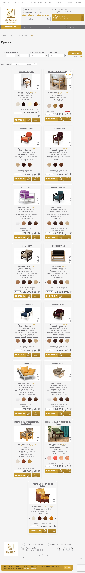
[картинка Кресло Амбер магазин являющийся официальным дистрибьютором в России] (58, 373)
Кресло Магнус (58, 246)
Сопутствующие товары (75, 27)
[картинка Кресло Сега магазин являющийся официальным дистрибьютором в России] (27, 256)
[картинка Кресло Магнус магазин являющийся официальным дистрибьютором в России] (58, 256)
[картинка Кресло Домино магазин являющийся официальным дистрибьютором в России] (58, 197)
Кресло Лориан (58, 128)
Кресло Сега (26, 246)
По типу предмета (50, 27)
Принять (67, 568)
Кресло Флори (26, 128)
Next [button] (39, 104)
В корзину (20, 120)
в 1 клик (36, 120)
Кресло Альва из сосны (58, 72)
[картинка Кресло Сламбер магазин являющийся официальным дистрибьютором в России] (27, 373)
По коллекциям (11, 27)
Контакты (78, 2)
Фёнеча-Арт (49, 506)
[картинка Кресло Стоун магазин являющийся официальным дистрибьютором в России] (58, 315)
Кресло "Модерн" (26, 72)
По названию (29, 64)
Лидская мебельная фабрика (28, 445)
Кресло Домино (58, 187)
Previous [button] (45, 223)
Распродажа (62, 27)
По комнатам (39, 27)
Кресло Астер (26, 187)
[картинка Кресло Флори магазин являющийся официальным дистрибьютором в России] (27, 139)
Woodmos (33, 92)
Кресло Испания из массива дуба (58, 423)
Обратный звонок (28, 15)
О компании (6, 2)
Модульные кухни (27, 27)
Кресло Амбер (58, 363)
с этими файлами (30, 569)
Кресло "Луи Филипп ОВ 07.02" (42, 485)
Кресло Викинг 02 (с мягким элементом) (26, 423)
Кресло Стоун (58, 305)
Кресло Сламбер (27, 363)
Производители (59, 2)
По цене (16, 64)
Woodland (64, 444)
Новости (16, 2)
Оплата (70, 2)
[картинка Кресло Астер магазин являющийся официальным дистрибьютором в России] (27, 197)
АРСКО (33, 149)
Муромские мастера (62, 93)
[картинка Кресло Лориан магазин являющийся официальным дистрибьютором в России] (58, 139)
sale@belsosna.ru (33, 9)
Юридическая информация (11, 5)
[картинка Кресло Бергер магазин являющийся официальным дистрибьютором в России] (27, 315)
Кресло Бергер (27, 305)
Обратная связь (43, 15)
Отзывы (24, 2)
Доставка (48, 2)
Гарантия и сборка (36, 2)
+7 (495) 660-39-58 (35, 12)
